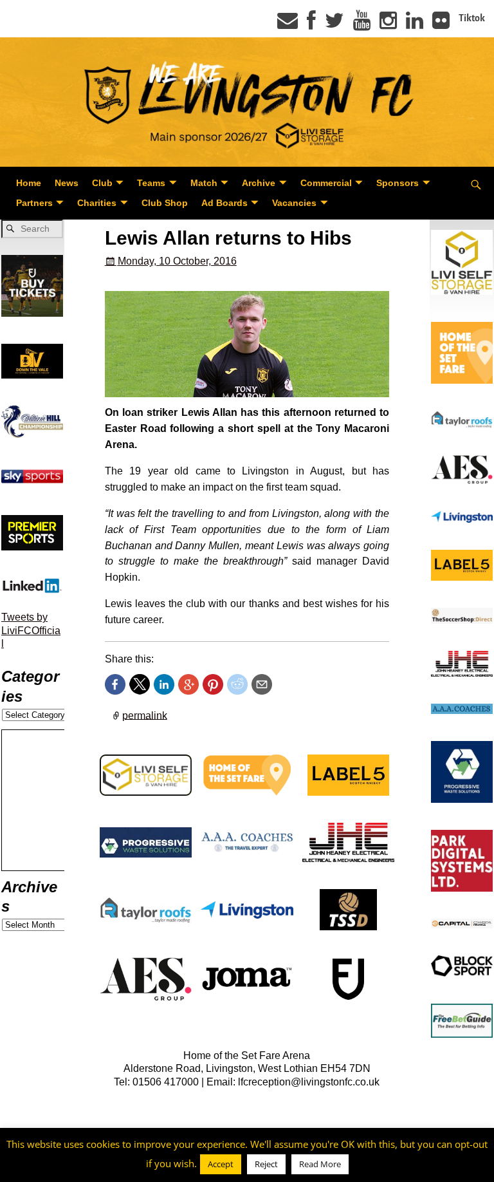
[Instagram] (388, 24)
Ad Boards (224, 203)
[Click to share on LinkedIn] (164, 684)
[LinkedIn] (414, 24)
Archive (258, 183)
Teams (151, 183)
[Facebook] (311, 24)
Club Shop (165, 203)
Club (102, 183)
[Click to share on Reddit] (237, 684)
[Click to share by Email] (262, 684)
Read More (320, 1164)
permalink (144, 714)
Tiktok (472, 18)
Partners (34, 203)
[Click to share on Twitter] (139, 684)
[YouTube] (361, 24)
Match (203, 183)
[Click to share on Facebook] (115, 684)
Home (28, 183)
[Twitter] (334, 24)
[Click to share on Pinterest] (213, 684)
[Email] (287, 24)
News (66, 183)
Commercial (326, 183)
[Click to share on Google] (188, 684)
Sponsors (397, 183)
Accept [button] (220, 1164)
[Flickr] (441, 24)
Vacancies (294, 203)
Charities (96, 203)
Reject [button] (266, 1164)
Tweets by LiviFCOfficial (30, 630)
